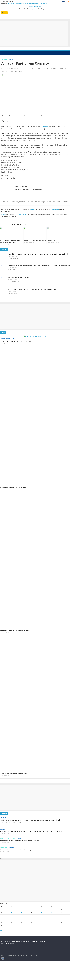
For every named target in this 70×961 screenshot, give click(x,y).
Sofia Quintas (18, 71)
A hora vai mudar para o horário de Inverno (13, 774)
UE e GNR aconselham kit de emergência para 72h (15, 630)
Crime (20, 839)
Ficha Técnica (16, 941)
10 (1, 916)
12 (21, 916)
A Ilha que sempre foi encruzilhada (18, 277)
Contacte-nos (25, 941)
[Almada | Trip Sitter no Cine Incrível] (35, 228)
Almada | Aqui (52, 240)
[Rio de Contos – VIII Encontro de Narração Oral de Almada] (11, 228)
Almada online (54, 209)
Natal (31, 202)
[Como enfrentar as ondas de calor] (35, 336)
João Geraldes (12, 293)
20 (31, 919)
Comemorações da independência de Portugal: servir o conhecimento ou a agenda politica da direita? (39, 265)
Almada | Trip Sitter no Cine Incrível (35, 240)
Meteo (3, 339)
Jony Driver (20, 202)
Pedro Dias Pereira (14, 281)
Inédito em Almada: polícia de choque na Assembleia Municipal (27, 4)
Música (10, 60)
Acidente (11, 848)
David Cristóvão (14, 258)
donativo (32, 209)
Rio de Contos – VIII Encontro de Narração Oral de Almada (10, 241)
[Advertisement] (34, 33)
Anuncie (3, 214)
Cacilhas (3, 848)
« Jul (1, 930)
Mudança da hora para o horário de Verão (13, 487)
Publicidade (12, 943)
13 (31, 916)
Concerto (12, 202)
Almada (4, 60)
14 (41, 916)
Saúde (8, 339)
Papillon (46, 126)
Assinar (4, 13)
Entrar (10, 13)
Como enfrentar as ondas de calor (16, 341)
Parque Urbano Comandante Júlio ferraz (54, 202)
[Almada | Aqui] (58, 228)
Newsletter (34, 941)
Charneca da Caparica (8, 839)
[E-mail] (4, 197)
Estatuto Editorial (5, 941)
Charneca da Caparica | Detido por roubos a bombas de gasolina (19, 840)
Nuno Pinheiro (12, 270)
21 (41, 919)
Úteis (3, 332)
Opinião (4, 249)
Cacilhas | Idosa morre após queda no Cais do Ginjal (16, 850)
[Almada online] (2, 53)
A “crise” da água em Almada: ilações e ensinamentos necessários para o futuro (32, 289)
